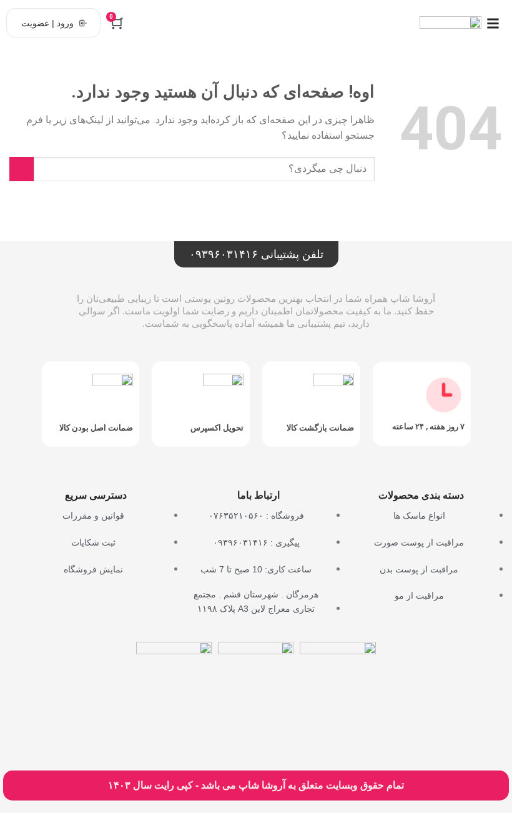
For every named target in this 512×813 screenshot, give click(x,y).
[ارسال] (21, 169)
